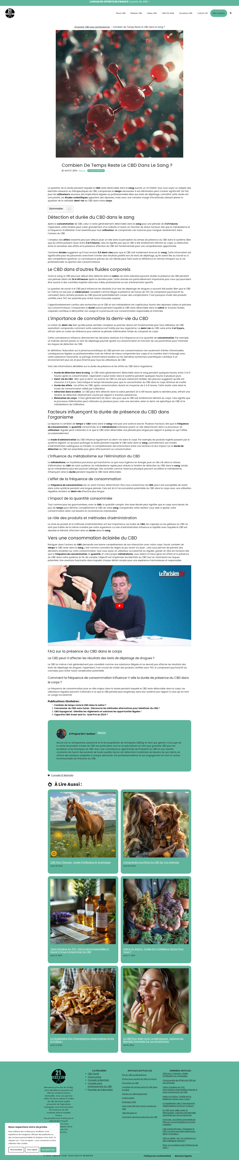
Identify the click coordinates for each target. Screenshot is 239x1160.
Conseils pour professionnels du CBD (100, 1085)
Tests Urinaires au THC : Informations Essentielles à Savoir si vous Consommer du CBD (79, 951)
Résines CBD (136, 13)
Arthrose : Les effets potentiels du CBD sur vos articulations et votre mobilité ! (179, 1122)
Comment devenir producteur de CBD (139, 1117)
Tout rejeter (32, 1149)
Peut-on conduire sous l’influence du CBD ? (180, 1146)
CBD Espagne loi (129, 1113)
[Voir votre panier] (230, 13)
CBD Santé (93, 1073)
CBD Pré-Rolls (168, 13)
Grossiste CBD (185, 13)
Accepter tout (48, 1149)
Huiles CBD (152, 13)
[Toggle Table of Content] (68, 209)
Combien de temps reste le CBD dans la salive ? (80, 705)
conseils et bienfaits (62, 775)
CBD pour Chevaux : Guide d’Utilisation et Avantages (80, 862)
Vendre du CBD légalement (134, 1094)
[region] (32, 1139)
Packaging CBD (129, 1102)
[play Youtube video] (119, 605)
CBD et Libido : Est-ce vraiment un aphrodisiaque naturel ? (179, 1139)
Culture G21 (202, 13)
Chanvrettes (94, 1077)
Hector (82, 170)
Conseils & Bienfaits (96, 171)
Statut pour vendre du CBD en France (139, 1079)
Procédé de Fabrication (100, 1089)
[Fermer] (57, 1125)
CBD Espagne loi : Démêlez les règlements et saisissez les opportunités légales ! (98, 711)
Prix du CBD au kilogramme (134, 1075)
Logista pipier (128, 1098)
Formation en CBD (130, 1083)
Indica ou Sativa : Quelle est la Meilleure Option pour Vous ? (153, 951)
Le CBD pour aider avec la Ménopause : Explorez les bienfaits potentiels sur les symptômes (153, 1040)
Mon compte (219, 13)
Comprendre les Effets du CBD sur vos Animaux (151, 862)
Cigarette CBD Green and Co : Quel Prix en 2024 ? (81, 714)
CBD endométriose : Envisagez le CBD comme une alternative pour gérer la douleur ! (179, 1131)
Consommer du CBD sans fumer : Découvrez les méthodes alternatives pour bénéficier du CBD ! (107, 708)
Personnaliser (16, 1149)
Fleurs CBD (121, 13)
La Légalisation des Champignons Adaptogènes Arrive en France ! (82, 1040)
